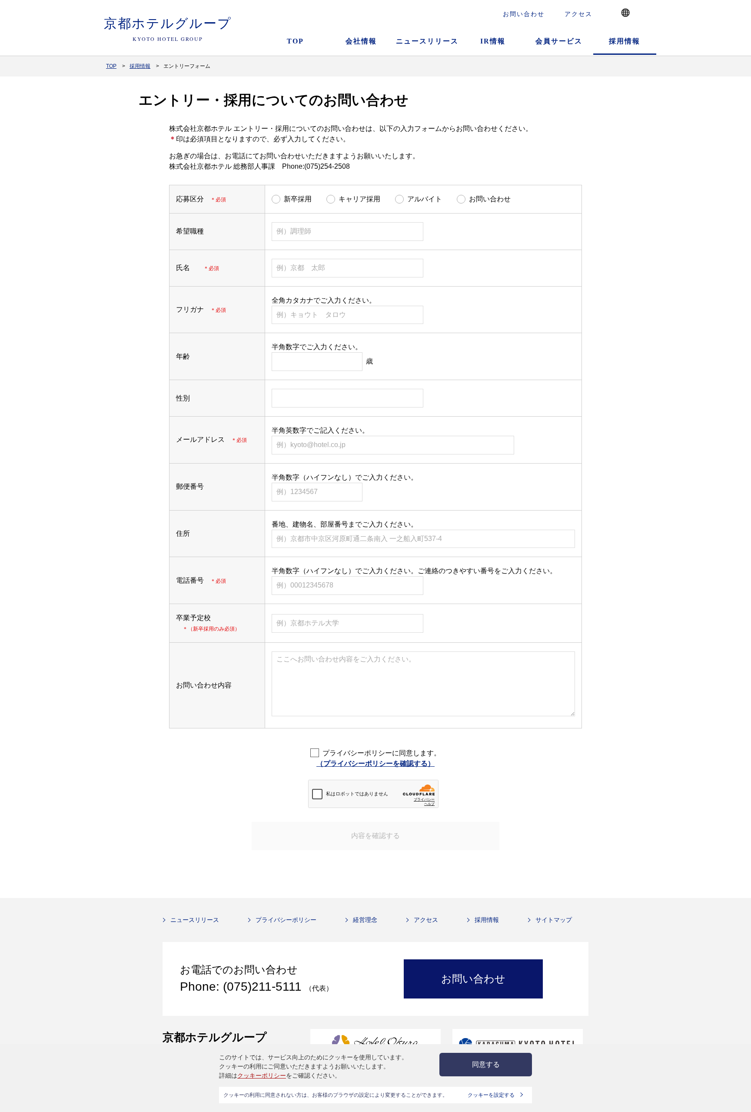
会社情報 (361, 41)
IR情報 (492, 41)
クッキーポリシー (261, 1075)
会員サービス (558, 41)
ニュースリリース (427, 41)
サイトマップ (553, 919)
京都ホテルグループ (168, 28)
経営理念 (365, 919)
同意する (486, 1064)
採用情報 (624, 41)
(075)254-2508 (327, 166)
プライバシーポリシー (286, 919)
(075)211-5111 (262, 986)
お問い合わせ (524, 13)
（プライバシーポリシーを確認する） (375, 763)
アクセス (578, 13)
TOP (295, 41)
